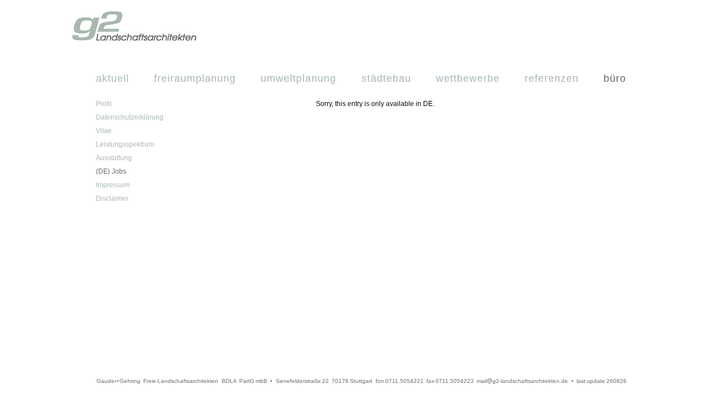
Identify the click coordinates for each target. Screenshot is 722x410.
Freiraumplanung (195, 78)
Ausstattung (114, 158)
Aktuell (112, 78)
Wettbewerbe (468, 78)
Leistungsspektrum (125, 144)
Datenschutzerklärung (130, 117)
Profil (104, 104)
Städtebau (386, 78)
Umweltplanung (298, 78)
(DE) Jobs (111, 171)
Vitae (104, 131)
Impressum (113, 185)
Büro (615, 78)
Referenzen (552, 78)
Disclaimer (112, 198)
